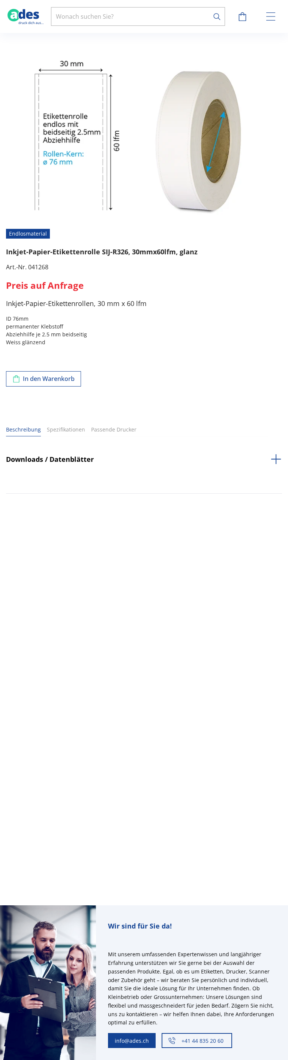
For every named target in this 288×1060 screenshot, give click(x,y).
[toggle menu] (271, 16)
